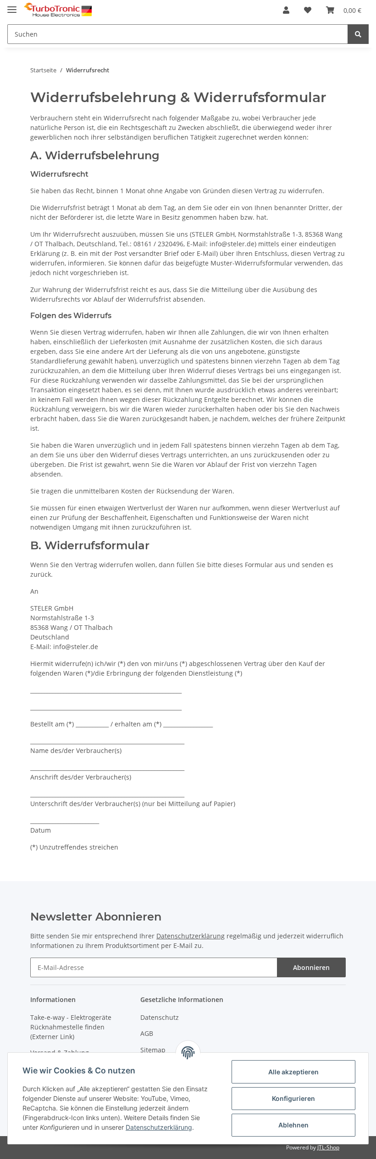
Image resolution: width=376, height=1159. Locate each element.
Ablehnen (293, 1125)
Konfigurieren (293, 1098)
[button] (286, 10)
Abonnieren (311, 967)
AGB (146, 1033)
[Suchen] (358, 34)
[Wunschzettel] (308, 10)
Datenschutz (159, 1017)
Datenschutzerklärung (190, 936)
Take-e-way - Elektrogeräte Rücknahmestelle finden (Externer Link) (70, 1027)
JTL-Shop (328, 1147)
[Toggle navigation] (12, 5)
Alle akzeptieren (293, 1072)
